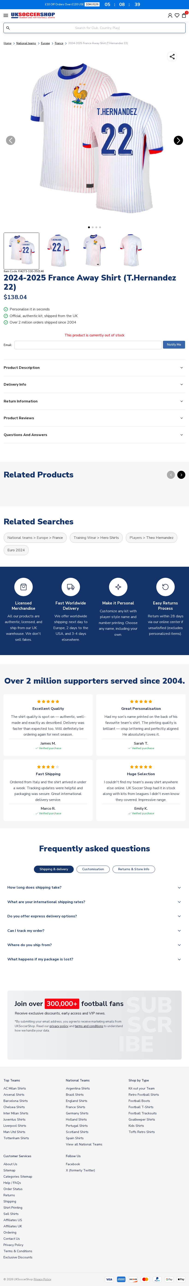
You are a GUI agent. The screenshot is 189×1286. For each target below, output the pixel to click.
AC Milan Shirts (14, 1088)
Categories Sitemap (17, 1176)
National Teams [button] (78, 1080)
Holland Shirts (76, 1119)
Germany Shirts (77, 1113)
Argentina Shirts (78, 1088)
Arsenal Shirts (13, 1094)
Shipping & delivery (54, 869)
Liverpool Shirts (14, 1126)
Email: (8, 345)
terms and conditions (89, 1026)
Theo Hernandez (160, 537)
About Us (10, 1164)
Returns (9, 1195)
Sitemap (9, 1170)
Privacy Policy (13, 1245)
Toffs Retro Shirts (142, 1132)
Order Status (13, 1189)
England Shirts (76, 1101)
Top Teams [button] (11, 1080)
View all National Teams (84, 1144)
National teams (26, 43)
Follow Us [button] (73, 1156)
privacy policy (59, 1026)
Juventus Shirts (14, 1119)
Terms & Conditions (17, 1251)
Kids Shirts (136, 1126)
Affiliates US (12, 1220)
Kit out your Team (142, 1088)
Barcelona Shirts (15, 1101)
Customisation (93, 869)
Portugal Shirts (77, 1126)
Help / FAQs (12, 1183)
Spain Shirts (75, 1138)
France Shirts (75, 1107)
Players (136, 537)
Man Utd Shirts (14, 1132)
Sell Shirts (11, 1214)
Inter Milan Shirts (15, 1113)
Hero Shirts (109, 537)
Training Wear (85, 537)
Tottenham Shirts (16, 1138)
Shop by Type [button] (139, 1080)
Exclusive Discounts (17, 1257)
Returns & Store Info (133, 869)
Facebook (73, 1164)
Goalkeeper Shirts (142, 1119)
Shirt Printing (12, 1207)
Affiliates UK (12, 1226)
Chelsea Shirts (14, 1107)
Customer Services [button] (17, 1156)
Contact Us (11, 1239)
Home (7, 43)
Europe (45, 43)
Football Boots (139, 1101)
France (59, 43)
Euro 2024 (16, 550)
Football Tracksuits (143, 1113)
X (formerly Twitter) (80, 1170)
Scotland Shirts (77, 1132)
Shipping (9, 1201)
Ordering (9, 1232)
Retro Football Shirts (144, 1094)
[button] (89, 227)
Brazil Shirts (75, 1094)
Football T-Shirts (141, 1107)
